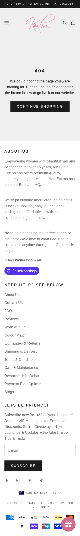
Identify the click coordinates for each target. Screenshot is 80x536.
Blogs (9, 392)
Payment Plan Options (22, 384)
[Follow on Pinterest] (30, 480)
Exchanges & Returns (22, 343)
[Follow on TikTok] (41, 480)
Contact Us (13, 303)
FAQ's (9, 311)
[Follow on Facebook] (6, 480)
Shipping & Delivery (20, 351)
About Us (12, 295)
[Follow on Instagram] (18, 480)
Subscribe (23, 466)
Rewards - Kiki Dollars (22, 376)
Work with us (15, 327)
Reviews (11, 319)
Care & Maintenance (21, 368)
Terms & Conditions (20, 359)
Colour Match (15, 335)
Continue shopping (40, 106)
